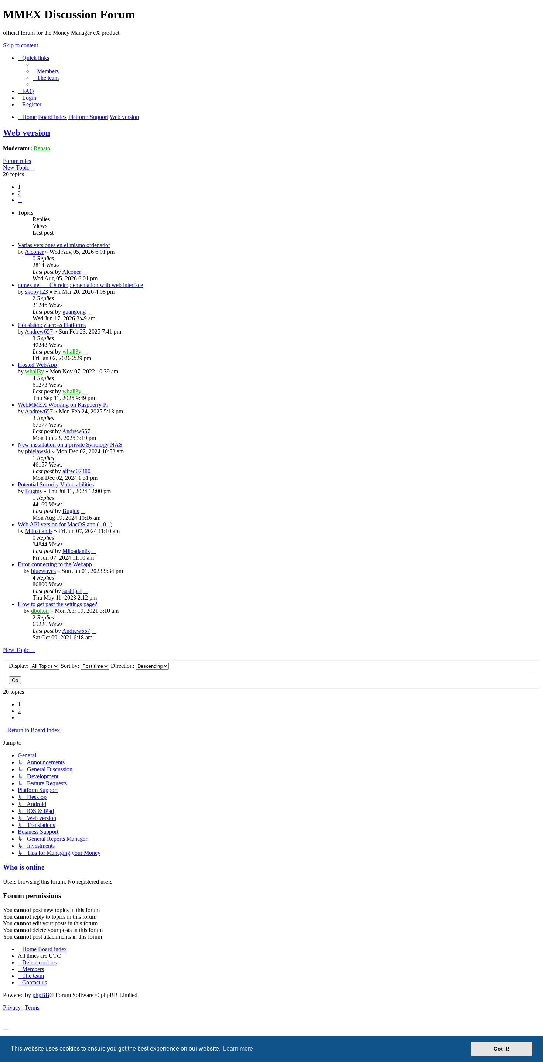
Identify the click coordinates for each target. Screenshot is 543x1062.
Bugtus (33, 491)
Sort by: (71, 666)
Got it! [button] (501, 1049)
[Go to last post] (84, 272)
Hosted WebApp (37, 365)
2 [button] (19, 193)
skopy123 (36, 291)
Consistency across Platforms (52, 325)
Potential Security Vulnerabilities (56, 484)
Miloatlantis (38, 531)
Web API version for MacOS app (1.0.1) (65, 524)
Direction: (123, 666)
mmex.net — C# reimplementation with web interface (80, 285)
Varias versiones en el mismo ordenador (64, 245)
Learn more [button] (238, 1048)
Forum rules (17, 161)
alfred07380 (76, 471)
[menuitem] (46, 71)
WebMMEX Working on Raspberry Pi (63, 405)
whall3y (71, 351)
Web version (26, 132)
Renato (42, 148)
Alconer (34, 252)
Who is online (23, 867)
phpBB (41, 995)
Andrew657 (39, 331)
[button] (20, 200)
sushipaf (72, 591)
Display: (19, 666)
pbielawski (37, 451)
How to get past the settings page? (57, 604)
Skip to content (20, 45)
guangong (74, 311)
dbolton (40, 611)
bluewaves (43, 571)
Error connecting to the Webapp (55, 564)
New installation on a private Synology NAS (70, 444)
